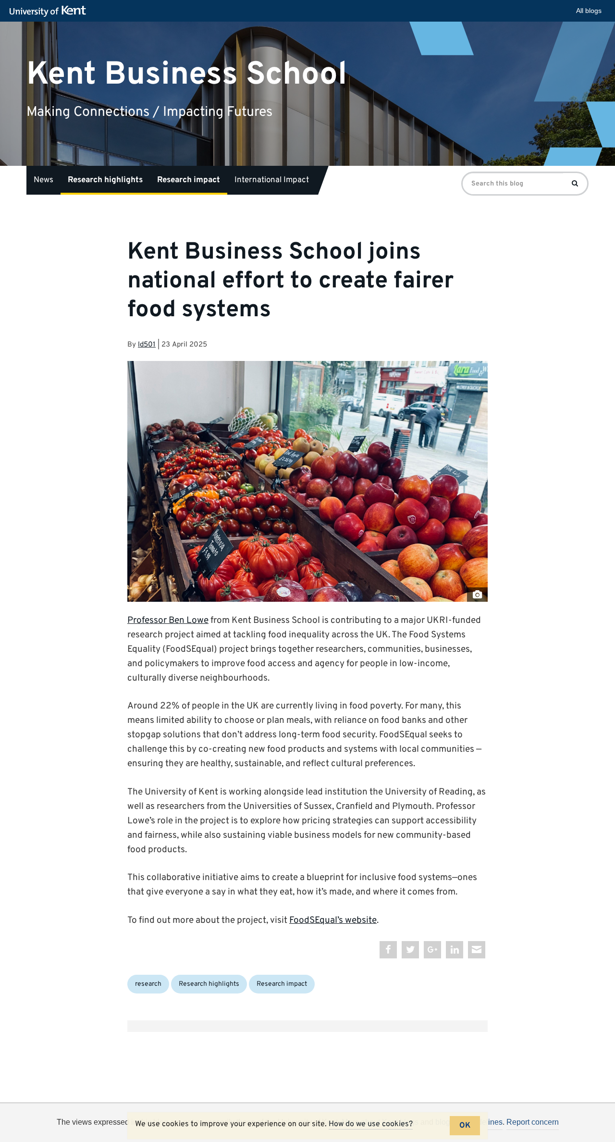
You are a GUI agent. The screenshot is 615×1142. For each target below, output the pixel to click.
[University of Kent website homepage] (50, 11)
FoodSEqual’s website (333, 920)
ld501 (147, 344)
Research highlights (105, 180)
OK (464, 1125)
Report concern (532, 1122)
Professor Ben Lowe (168, 620)
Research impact (188, 180)
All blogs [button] (589, 10)
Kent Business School (186, 74)
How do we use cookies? (371, 1124)
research (148, 984)
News (43, 180)
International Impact (271, 180)
